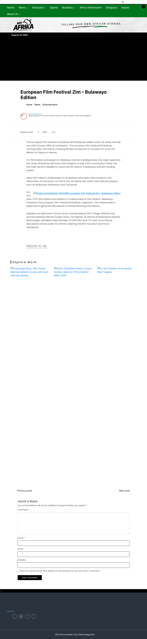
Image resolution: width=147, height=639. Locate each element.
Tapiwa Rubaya (36, 114)
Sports (54, 7)
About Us (12, 14)
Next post (124, 490)
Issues (125, 7)
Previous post (24, 490)
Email (21, 549)
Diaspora (111, 7)
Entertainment (32, 246)
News (22, 7)
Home (10, 7)
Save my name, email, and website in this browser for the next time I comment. (60, 571)
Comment (24, 509)
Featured (37, 7)
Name (21, 538)
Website (22, 560)
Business (67, 7)
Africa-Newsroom (91, 7)
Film (40, 246)
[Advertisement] (73, 58)
